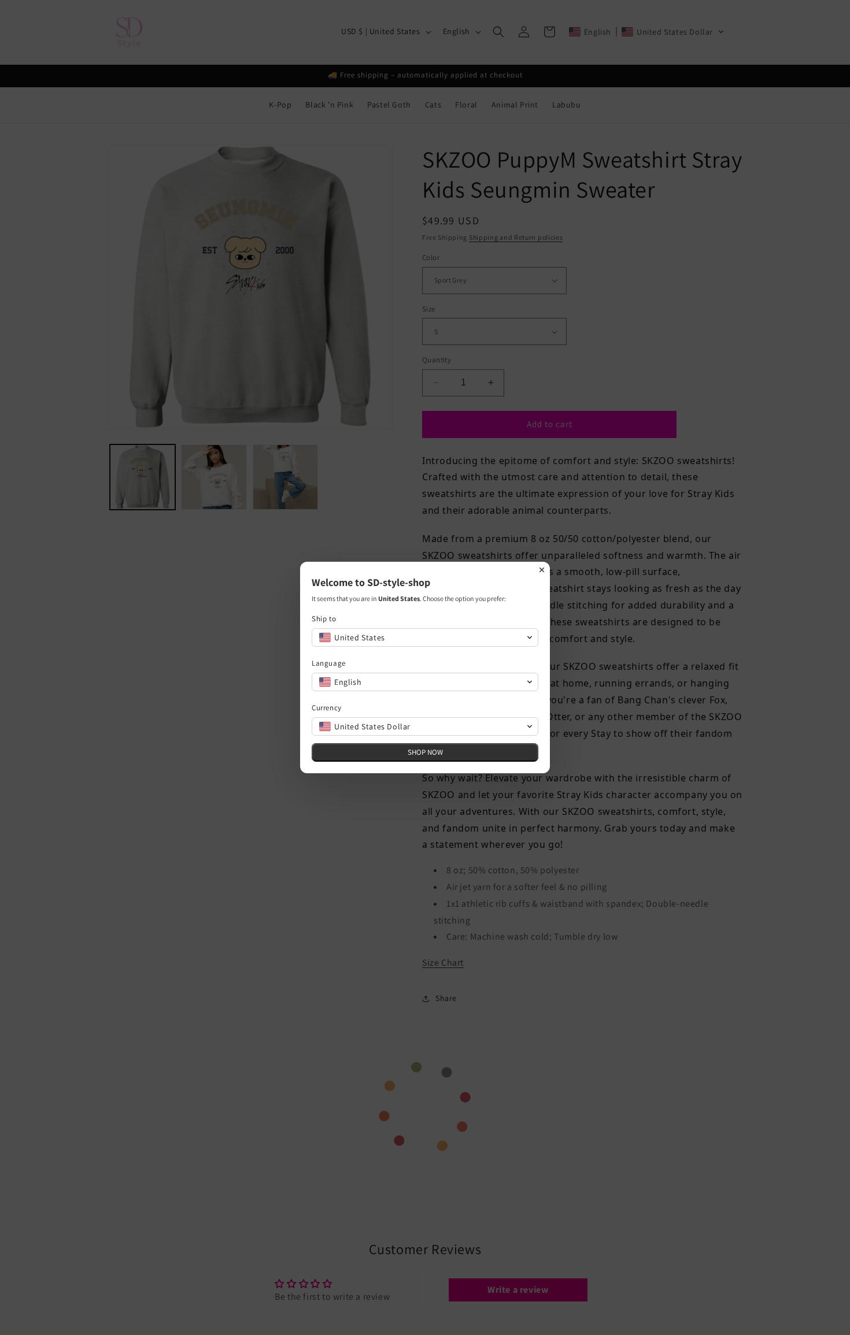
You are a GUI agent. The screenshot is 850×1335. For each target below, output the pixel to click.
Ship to (324, 619)
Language (329, 663)
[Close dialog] (542, 570)
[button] (425, 637)
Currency (327, 708)
